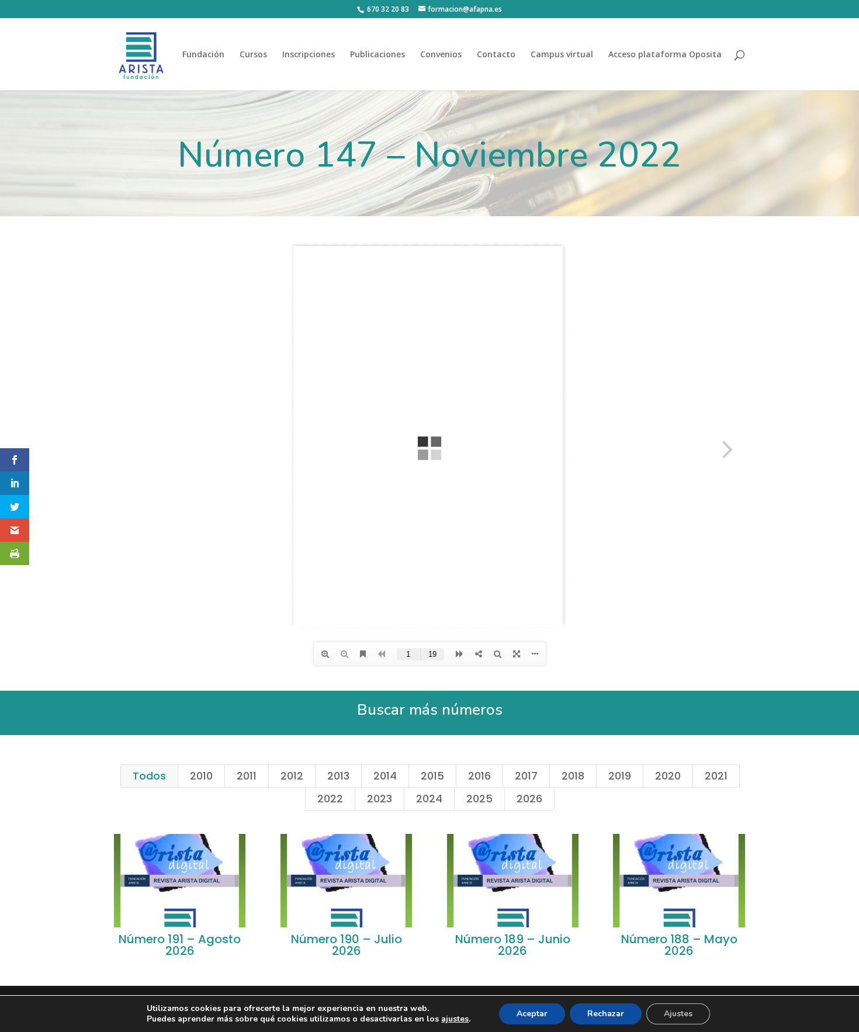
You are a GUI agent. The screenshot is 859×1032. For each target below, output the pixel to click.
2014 (385, 775)
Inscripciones (308, 55)
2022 (330, 798)
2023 (379, 798)
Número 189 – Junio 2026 (512, 945)
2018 (573, 775)
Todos (149, 775)
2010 (201, 775)
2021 (716, 775)
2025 (479, 798)
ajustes (455, 1019)
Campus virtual (562, 55)
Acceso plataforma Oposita (665, 55)
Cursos (253, 55)
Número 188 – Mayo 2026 (679, 945)
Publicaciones (377, 55)
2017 (526, 775)
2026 (529, 798)
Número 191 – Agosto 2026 (180, 945)
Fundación (203, 55)
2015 (432, 775)
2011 (247, 775)
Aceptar (532, 1013)
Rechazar (605, 1013)
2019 (619, 775)
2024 (429, 798)
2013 (338, 775)
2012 (291, 775)
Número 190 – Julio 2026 (346, 945)
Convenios (441, 55)
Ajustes (678, 1013)
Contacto (496, 55)
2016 (479, 775)
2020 (668, 775)
